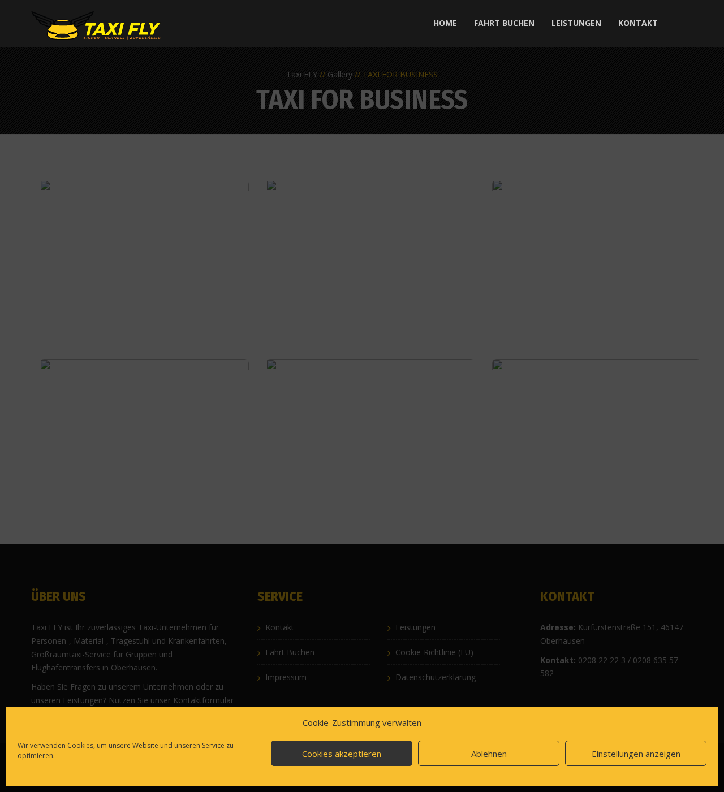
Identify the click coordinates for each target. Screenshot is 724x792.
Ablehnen (489, 753)
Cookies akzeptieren (341, 753)
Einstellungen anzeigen (636, 753)
